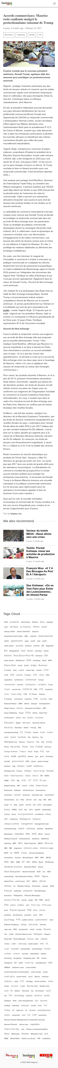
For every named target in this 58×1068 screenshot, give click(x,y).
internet (17, 795)
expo (6, 737)
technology (19, 995)
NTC (28, 881)
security (25, 954)
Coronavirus (30, 684)
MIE (10, 848)
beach (46, 651)
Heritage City (9, 771)
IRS (44, 800)
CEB (12, 675)
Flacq (6, 747)
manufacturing (10, 829)
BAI (6, 651)
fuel (47, 751)
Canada (7, 670)
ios (17, 800)
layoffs (37, 810)
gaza (42, 756)
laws (31, 810)
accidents (14, 622)
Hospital (50, 771)
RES (15, 929)
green (33, 761)
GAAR (13, 756)
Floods (25, 747)
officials (42, 881)
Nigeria (45, 876)
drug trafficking (10, 713)
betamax (39, 656)
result (32, 929)
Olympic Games (23, 886)
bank (23, 651)
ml (11, 853)
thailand (7, 1001)
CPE (41, 689)
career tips (30, 670)
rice (5, 934)
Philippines (18, 895)
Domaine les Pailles (33, 708)
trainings (15, 1005)
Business (9, 35)
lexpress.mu (16, 514)
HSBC (6, 780)
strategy (29, 981)
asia (38, 641)
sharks (43, 954)
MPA (37, 857)
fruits (36, 751)
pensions (8, 895)
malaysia (36, 819)
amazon (35, 631)
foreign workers (11, 751)
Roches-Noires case (23, 934)
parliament (27, 891)
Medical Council (10, 839)
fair (29, 737)
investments (9, 800)
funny (6, 756)
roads (11, 934)
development (44, 704)
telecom (29, 996)
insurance (8, 795)
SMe (50, 963)
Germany (49, 756)
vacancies (42, 1015)
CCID (46, 670)
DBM (20, 704)
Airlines (36, 627)
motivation (8, 857)
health (29, 766)
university (16, 1015)
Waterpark (15, 1034)
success (14, 986)
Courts (7, 689)
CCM (6, 675)
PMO (41, 900)
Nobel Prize (8, 881)
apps (27, 641)
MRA (6, 862)
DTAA (28, 713)
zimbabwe (46, 1038)
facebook (22, 737)
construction (9, 684)
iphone (29, 800)
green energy (43, 761)
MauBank (49, 829)
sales (13, 944)
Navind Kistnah (28, 872)
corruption (42, 684)
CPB (35, 689)
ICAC (23, 780)
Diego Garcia (9, 708)
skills (21, 963)
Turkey (7, 1010)
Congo (41, 680)
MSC (12, 862)
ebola (18, 718)
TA (11, 991)
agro (6, 627)
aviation (28, 646)
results (39, 929)
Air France (14, 627)
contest (20, 684)
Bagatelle (50, 646)
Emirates (18, 728)
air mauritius (25, 627)
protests (27, 915)
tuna (40, 1005)
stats (16, 981)
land (20, 810)
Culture (42, 694)
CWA (35, 699)
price (35, 910)
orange (45, 886)
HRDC (47, 776)
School (47, 949)
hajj (13, 766)
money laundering (36, 853)
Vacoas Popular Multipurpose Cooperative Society (24, 1020)
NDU (49, 872)
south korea (21, 976)
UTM (34, 1015)
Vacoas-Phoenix (10, 1024)
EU (21, 732)
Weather (25, 1034)
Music (41, 862)
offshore (7, 886)
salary (7, 944)
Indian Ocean (42, 786)
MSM (18, 862)
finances (30, 742)
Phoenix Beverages (32, 895)
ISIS (49, 800)
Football (39, 747)
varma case (23, 1024)
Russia (30, 939)
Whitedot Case (37, 1034)
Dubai (35, 713)
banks (30, 650)
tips (36, 1001)
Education (9, 722)
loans (13, 814)
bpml (44, 660)
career (21, 670)
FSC (42, 751)
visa (22, 1029)
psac (35, 915)
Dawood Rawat (10, 704)
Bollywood (20, 660)
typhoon (19, 1010)
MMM (16, 853)
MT (23, 862)
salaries (44, 939)
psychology (9, 920)
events (35, 732)
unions (7, 1015)
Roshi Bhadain (19, 939)
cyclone (43, 699)
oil (14, 886)
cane (15, 670)
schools (7, 954)
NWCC (34, 881)
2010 (6, 622)
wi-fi (46, 1034)
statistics (8, 981)
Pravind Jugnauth (17, 910)
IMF (18, 786)
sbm (42, 944)
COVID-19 (27, 689)
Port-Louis (46, 905)
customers (18, 699)
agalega (50, 622)
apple (6, 641)
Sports (37, 976)
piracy (24, 900)
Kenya (7, 810)
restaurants (23, 929)
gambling (22, 756)
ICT (29, 780)
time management (25, 1001)
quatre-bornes (41, 920)
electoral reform (38, 723)
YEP (38, 1038)
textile (32, 35)
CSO (25, 694)
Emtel (26, 728)
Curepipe (8, 699)
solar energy (36, 972)
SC (47, 944)
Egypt (18, 723)
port (27, 905)
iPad (22, 800)
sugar (22, 986)
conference (18, 680)
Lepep (7, 814)
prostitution (18, 915)
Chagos (27, 675)
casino (39, 670)
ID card (43, 780)
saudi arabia (33, 944)
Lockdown (39, 814)
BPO (50, 660)
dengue (34, 704)
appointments (17, 641)
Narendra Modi (30, 867)
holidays (28, 771)
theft (15, 1001)
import (24, 786)
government (18, 761)
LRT (6, 819)
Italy (15, 805)
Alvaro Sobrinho (23, 631)
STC (22, 981)
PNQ (6, 905)
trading (7, 1005)
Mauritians (8, 834)
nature (40, 867)
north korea (20, 881)
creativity (48, 689)
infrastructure (28, 790)
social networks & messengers (16, 972)
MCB (34, 834)
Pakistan (8, 891)
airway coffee (9, 631)
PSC (41, 915)
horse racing (38, 771)
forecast (48, 747)
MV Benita (49, 862)
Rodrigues (38, 934)
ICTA (35, 780)
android (33, 636)
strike (50, 981)
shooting (8, 958)
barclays (38, 651)
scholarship (25, 949)
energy (33, 727)
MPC (42, 857)
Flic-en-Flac (15, 747)
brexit (26, 665)
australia (19, 646)
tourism (43, 1000)
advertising (25, 622)
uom (24, 1015)
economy (39, 718)
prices (42, 910)
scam (6, 949)
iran (35, 800)
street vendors (40, 981)
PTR (18, 920)
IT (11, 805)
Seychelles (34, 954)
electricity (8, 727)
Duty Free (43, 713)
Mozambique (28, 857)
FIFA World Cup (10, 742)
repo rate (7, 929)
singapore (8, 963)
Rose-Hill (8, 939)
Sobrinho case (18, 967)
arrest (33, 641)
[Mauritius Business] (7, 3)
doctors (20, 708)
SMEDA (7, 967)
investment (49, 795)
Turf (45, 1005)
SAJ (37, 939)
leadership (46, 810)
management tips (41, 824)
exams (50, 732)
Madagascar (25, 819)
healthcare (38, 766)
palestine (17, 891)
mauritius (21, 35)
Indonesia (8, 790)
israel (6, 805)
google (7, 761)
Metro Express (30, 843)
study (6, 986)
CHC (35, 675)
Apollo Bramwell (45, 636)
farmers (35, 737)
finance (22, 742)
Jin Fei (28, 805)
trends (33, 1005)
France (23, 751)
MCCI (40, 834)
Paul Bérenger (40, 891)
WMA (6, 1038)
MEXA (40, 843)
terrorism (38, 995)
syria (6, 991)
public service (27, 920)
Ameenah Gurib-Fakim (13, 636)
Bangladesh (14, 651)
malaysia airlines (11, 824)
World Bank (15, 1038)
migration (18, 848)
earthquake (9, 718)
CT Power (33, 694)
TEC (11, 995)
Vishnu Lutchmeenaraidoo (37, 1029)
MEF (14, 843)
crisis (6, 694)
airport (44, 627)
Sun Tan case (32, 986)
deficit (26, 704)
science (16, 954)
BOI (46, 656)
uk (26, 1010)
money (24, 853)
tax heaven (39, 991)
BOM (28, 660)
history (19, 771)
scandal (15, 948)
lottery (48, 814)
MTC (28, 862)
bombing (36, 660)
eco (24, 718)
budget (34, 665)
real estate (33, 924)
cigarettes (8, 680)
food (32, 747)
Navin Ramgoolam (12, 872)
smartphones (41, 963)
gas (36, 756)
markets (40, 829)
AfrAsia (35, 622)
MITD (6, 853)
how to (35, 776)
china (41, 675)
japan (21, 805)
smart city (29, 963)
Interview (26, 795)
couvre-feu (16, 689)
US (40, 35)
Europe (28, 732)
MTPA (34, 862)
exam (42, 732)
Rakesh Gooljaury (11, 924)
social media (31, 967)
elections (26, 723)
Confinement (30, 680)
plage (30, 900)
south (45, 972)
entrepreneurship (11, 732)
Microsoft (49, 843)
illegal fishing (9, 786)
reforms (43, 924)
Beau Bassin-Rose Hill (24, 656)
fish (42, 742)
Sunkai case (44, 986)
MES (20, 843)
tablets (17, 991)
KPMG (14, 810)
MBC (28, 834)
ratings (24, 924)
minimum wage (46, 848)
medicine (35, 839)
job (34, 805)
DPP (44, 708)
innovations (40, 790)
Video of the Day (11, 1029)
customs (28, 699)
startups (45, 976)
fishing (49, 742)
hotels (28, 776)
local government (25, 814)
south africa (9, 976)
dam (50, 699)
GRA (27, 761)
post (6, 910)
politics (20, 905)
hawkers (21, 766)
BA (43, 646)
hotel (6, 776)
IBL (18, 780)
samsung (22, 944)
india (31, 785)
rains (51, 920)
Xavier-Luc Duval (28, 1038)
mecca (47, 834)
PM (36, 900)
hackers (7, 766)
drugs (21, 713)
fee (41, 737)
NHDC (37, 876)
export (13, 737)
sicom (43, 958)
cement (19, 675)
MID (5, 848)
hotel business (16, 776)
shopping (17, 958)
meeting (7, 843)
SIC (38, 958)
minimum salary (31, 848)
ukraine (32, 1010)
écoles (30, 718)
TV (13, 1010)
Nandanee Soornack (13, 867)
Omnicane (36, 886)
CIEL (48, 675)
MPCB (48, 857)
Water (6, 1034)
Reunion (47, 929)
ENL (39, 728)
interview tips (37, 795)
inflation (17, 790)
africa (42, 622)
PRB (29, 910)
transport (25, 1005)
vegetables (35, 1024)
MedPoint (45, 839)
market (21, 829)
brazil (20, 665)
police (13, 905)
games (30, 756)
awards (36, 646)
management (27, 824)
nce (43, 872)
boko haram (9, 660)
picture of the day (12, 900)
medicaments (24, 839)
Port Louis (35, 905)
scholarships (37, 949)
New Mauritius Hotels (24, 876)
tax (32, 991)
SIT (15, 963)
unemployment (44, 1010)
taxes (48, 991)
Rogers (47, 934)
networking (8, 876)
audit (44, 641)
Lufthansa (13, 819)
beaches (8, 656)
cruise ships (16, 694)
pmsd (47, 900)
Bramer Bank (10, 665)
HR (41, 776)
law (25, 810)
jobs (39, 804)
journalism (47, 805)
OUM (52, 886)
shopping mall (29, 958)
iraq (40, 800)
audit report (9, 646)
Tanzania (25, 991)
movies (18, 857)
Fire (37, 742)
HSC (13, 780)
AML (26, 636)
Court (50, 684)
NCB (39, 872)
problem (7, 915)
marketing (30, 829)
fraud (30, 751)
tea (5, 996)
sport (30, 976)
